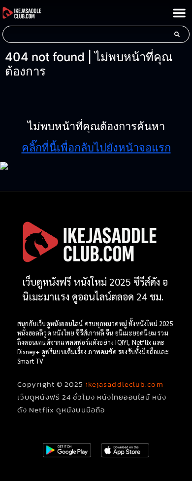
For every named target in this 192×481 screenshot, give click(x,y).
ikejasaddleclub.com (124, 384)
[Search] (179, 34)
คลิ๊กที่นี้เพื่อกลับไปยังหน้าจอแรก (96, 147)
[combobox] (85, 34)
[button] (179, 12)
